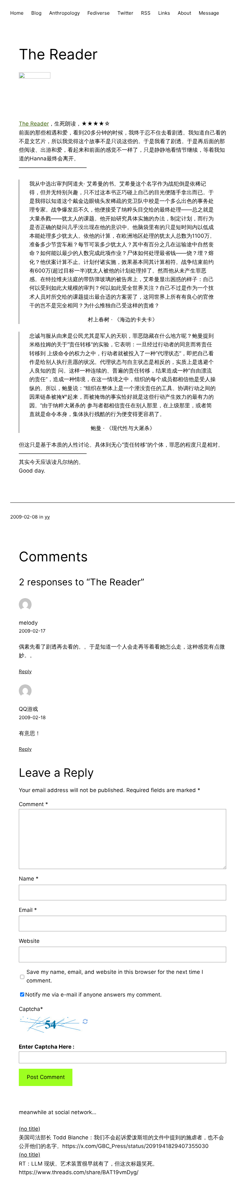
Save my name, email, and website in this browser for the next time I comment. (114, 976)
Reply (25, 671)
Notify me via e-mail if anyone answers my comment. (93, 994)
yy (47, 517)
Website (29, 941)
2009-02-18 (32, 717)
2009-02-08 (24, 517)
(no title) (29, 1129)
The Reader (34, 123)
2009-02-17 (32, 631)
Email (28, 910)
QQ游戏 (28, 709)
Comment (33, 804)
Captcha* (31, 1009)
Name (29, 878)
